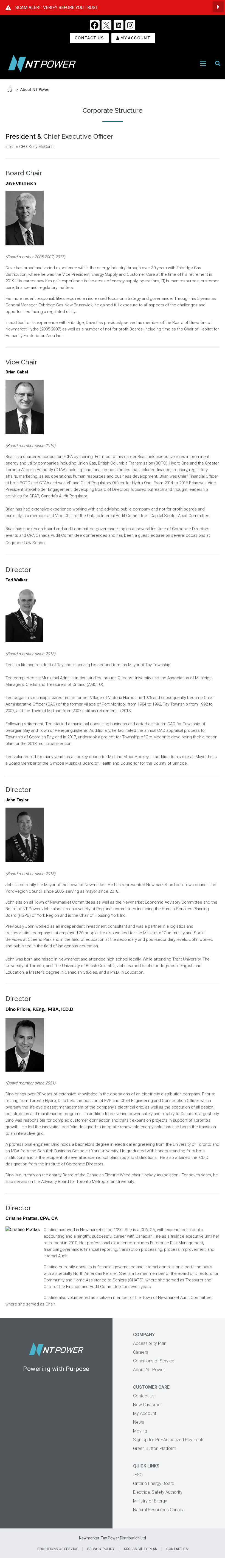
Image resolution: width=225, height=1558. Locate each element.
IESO (138, 1474)
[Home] (41, 63)
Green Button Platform (154, 1448)
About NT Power (35, 89)
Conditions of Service (153, 1360)
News (138, 1422)
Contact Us (89, 38)
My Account (135, 38)
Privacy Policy (100, 1549)
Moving (140, 1431)
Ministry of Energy (150, 1501)
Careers (140, 1352)
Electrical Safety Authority (157, 1492)
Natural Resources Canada (159, 1509)
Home (9, 89)
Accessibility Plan (149, 1343)
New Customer (147, 1404)
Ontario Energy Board (153, 1483)
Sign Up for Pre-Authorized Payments (168, 1439)
